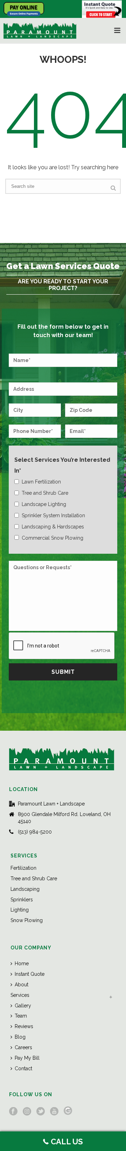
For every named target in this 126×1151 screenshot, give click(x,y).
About (21, 984)
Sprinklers (21, 899)
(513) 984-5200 (35, 832)
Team (21, 1016)
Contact (23, 1068)
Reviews (24, 1026)
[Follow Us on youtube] (54, 1111)
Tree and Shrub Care (33, 878)
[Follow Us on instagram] (27, 1111)
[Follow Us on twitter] (40, 1111)
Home (22, 963)
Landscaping (25, 889)
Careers (23, 1047)
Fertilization (23, 868)
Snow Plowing (26, 920)
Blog (20, 1037)
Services (19, 995)
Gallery (23, 1005)
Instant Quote (29, 974)
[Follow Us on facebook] (13, 1111)
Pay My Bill (27, 1058)
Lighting (19, 910)
